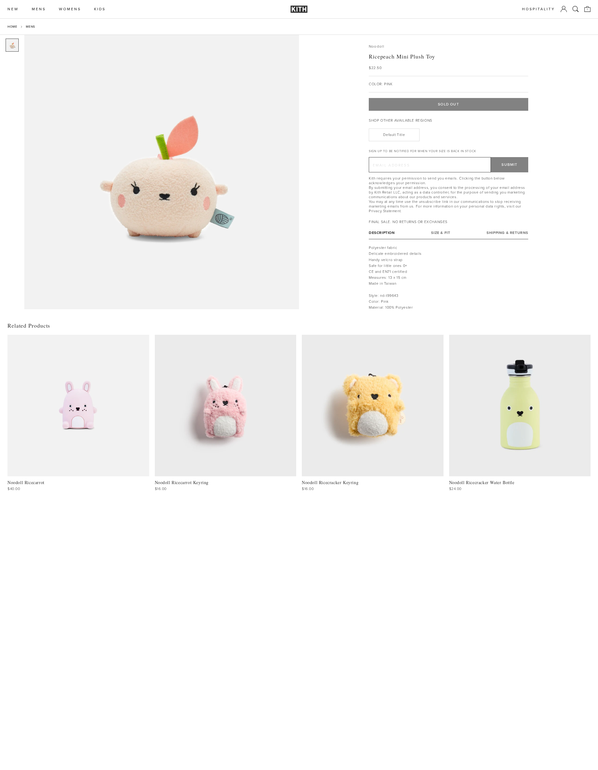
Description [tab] (382, 233)
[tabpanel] (448, 277)
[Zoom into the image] (161, 172)
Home (12, 26)
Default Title (394, 135)
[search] (575, 9)
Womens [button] (70, 9)
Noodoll (376, 46)
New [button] (13, 9)
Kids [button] (100, 9)
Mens (30, 26)
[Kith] (299, 9)
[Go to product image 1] (12, 45)
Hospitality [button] (538, 9)
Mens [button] (39, 9)
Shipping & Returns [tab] (507, 233)
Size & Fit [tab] (440, 233)
